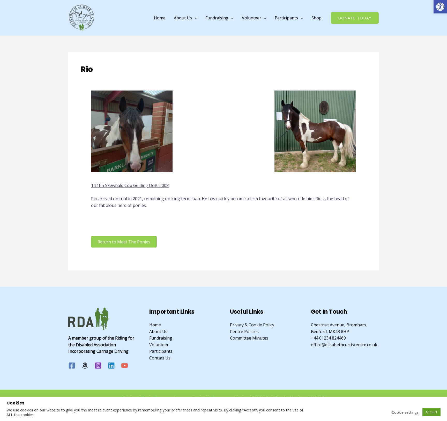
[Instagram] (98, 365)
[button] (440, 6)
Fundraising (216, 18)
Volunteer (251, 18)
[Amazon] (84, 365)
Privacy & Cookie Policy (252, 325)
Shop (316, 18)
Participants (286, 18)
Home (160, 18)
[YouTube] (124, 365)
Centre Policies (244, 331)
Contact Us (159, 358)
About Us (183, 18)
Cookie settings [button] (405, 412)
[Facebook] (71, 365)
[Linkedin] (111, 365)
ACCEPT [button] (431, 412)
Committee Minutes (249, 338)
